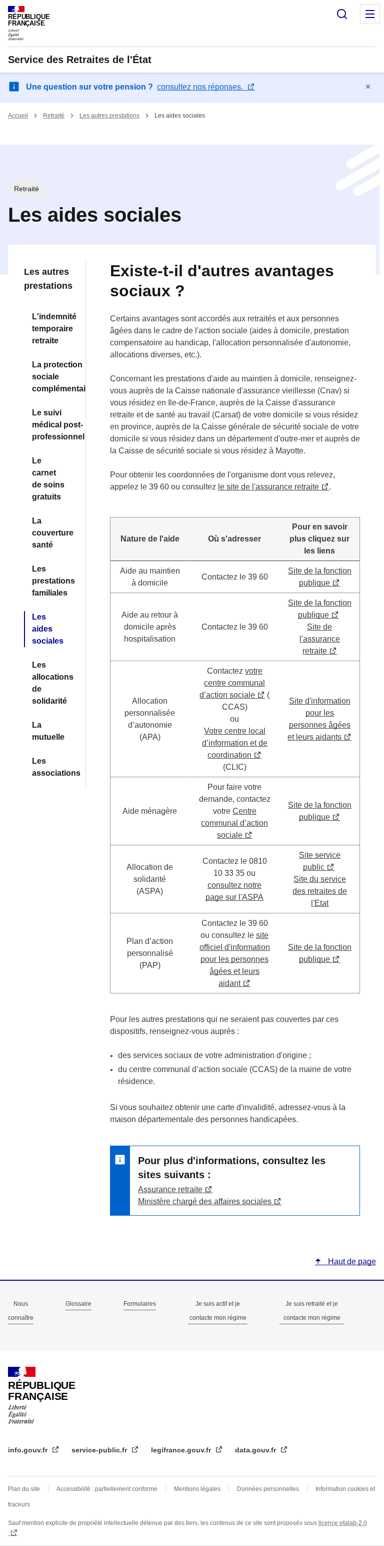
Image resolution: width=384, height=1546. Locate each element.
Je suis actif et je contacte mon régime (218, 1310)
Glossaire (79, 1303)
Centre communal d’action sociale (234, 823)
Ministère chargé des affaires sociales (205, 1201)
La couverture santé (53, 533)
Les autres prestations (110, 115)
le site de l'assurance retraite (268, 486)
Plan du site (24, 1488)
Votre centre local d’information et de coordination (235, 743)
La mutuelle (48, 731)
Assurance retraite (170, 1189)
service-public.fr (100, 1450)
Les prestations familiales (53, 581)
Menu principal (370, 14)
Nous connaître (21, 1310)
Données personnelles (268, 1488)
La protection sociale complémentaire (53, 376)
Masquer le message (368, 87)
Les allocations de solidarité (53, 683)
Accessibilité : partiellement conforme (107, 1488)
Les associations (53, 767)
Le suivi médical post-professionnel (53, 424)
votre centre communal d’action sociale (232, 683)
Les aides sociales (48, 629)
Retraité (53, 115)
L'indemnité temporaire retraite (53, 328)
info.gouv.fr (29, 1450)
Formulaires (140, 1303)
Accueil (18, 115)
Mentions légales (197, 1488)
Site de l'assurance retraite (320, 639)
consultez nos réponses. (201, 87)
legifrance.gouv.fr (182, 1450)
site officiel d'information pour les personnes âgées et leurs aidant (235, 959)
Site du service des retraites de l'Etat (319, 891)
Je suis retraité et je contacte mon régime (312, 1310)
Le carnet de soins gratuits (48, 478)
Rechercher (342, 14)
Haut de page (351, 1261)
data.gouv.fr (256, 1450)
